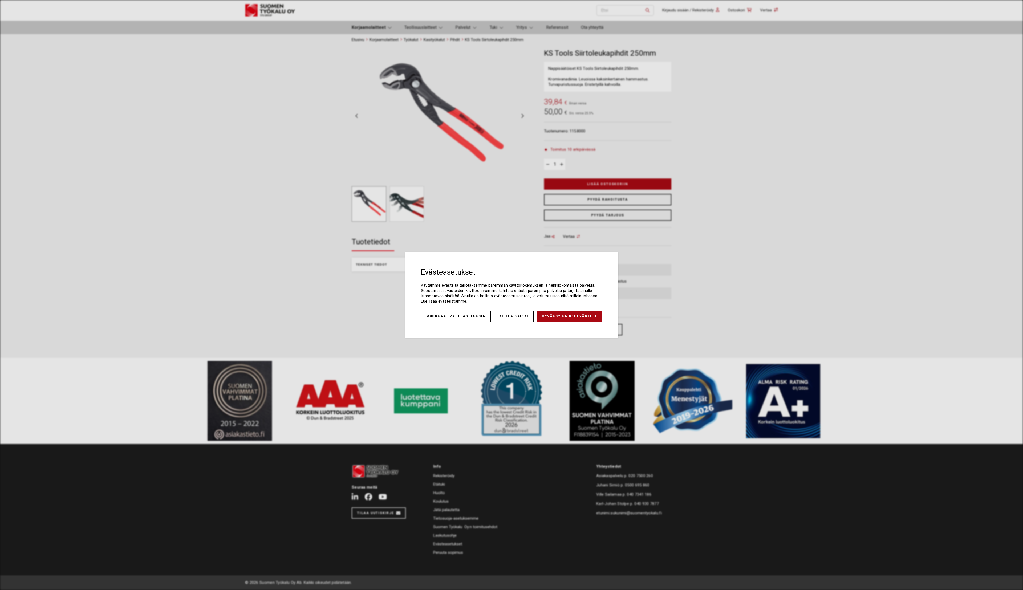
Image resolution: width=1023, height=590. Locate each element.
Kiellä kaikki (513, 316)
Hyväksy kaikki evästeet (569, 316)
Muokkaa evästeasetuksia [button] (455, 316)
